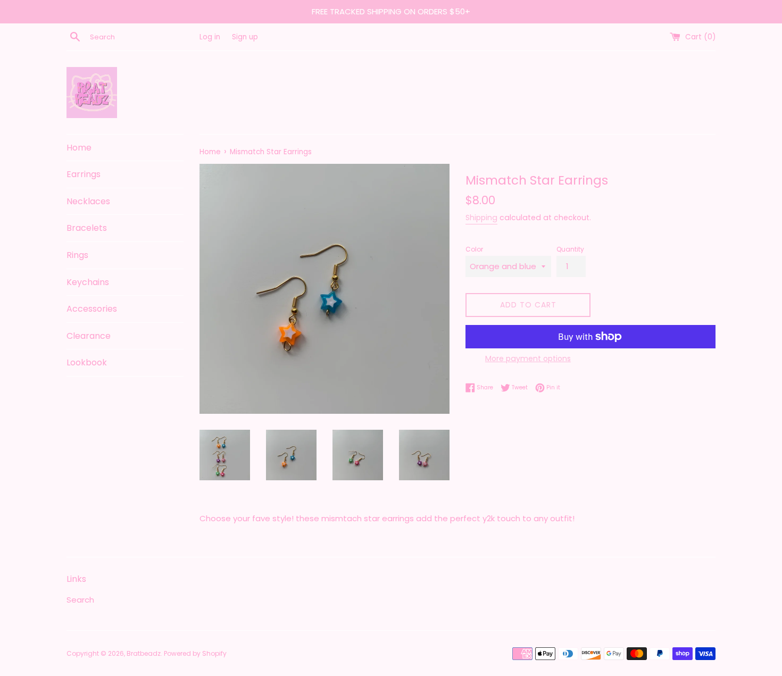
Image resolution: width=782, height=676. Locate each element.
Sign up (245, 37)
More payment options (528, 358)
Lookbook (86, 362)
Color (474, 249)
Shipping (481, 217)
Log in (209, 37)
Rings (77, 255)
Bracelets (86, 228)
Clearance (88, 336)
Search (80, 599)
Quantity (570, 249)
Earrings (83, 174)
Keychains (87, 282)
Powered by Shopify (195, 653)
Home (78, 147)
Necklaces (88, 201)
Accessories (91, 309)
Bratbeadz (144, 653)
